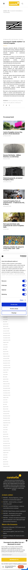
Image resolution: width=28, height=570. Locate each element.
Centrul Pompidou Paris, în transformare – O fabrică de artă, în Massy (14, 202)
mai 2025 (5, 349)
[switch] (24, 285)
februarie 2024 (6, 383)
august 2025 (5, 342)
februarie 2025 (6, 356)
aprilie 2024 (5, 379)
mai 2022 (5, 431)
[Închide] (26, 567)
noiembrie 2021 (6, 445)
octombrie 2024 (6, 365)
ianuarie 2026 (6, 330)
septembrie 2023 (6, 395)
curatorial (5, 10)
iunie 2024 (5, 374)
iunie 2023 (5, 402)
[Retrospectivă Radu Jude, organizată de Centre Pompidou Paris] (14, 217)
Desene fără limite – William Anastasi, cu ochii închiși (12, 156)
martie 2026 (5, 326)
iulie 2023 (5, 399)
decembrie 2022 (6, 415)
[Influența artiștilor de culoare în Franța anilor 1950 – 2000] (14, 240)
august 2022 (5, 425)
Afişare (21, 300)
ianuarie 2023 (6, 413)
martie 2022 (5, 436)
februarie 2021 (6, 466)
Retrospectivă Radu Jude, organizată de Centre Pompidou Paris (13, 225)
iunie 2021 (5, 457)
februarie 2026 (6, 328)
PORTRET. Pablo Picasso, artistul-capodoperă (14, 511)
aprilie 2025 (5, 351)
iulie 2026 (5, 317)
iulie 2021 (5, 454)
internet (20, 100)
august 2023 (5, 397)
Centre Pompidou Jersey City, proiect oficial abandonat (12, 133)
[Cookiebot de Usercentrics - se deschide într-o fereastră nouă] (20, 256)
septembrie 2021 (6, 450)
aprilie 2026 (5, 324)
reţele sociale (6, 102)
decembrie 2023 (6, 388)
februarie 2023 (6, 411)
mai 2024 (5, 376)
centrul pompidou (12, 100)
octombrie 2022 (6, 420)
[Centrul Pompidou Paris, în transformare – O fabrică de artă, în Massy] (14, 194)
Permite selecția (14, 308)
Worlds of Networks (16, 102)
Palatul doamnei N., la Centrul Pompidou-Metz (12, 178)
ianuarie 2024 (6, 386)
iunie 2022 (5, 429)
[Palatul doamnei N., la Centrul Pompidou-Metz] (14, 171)
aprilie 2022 (5, 434)
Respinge (14, 312)
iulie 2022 (5, 427)
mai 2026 (5, 321)
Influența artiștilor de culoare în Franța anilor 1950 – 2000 (13, 247)
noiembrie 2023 (6, 390)
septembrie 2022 (6, 422)
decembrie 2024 (6, 360)
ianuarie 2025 (6, 358)
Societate (16, 39)
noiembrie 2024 (6, 363)
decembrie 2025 (6, 333)
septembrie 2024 (6, 367)
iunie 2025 (5, 346)
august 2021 (5, 452)
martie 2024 (5, 381)
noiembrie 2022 (6, 418)
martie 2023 (5, 408)
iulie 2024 (5, 372)
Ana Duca (21, 39)
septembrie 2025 (6, 340)
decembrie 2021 (6, 443)
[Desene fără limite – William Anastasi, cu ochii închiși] (14, 148)
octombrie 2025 (6, 337)
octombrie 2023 (6, 392)
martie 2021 (5, 464)
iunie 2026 (5, 319)
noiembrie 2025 (6, 335)
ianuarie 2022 (6, 441)
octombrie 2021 (6, 447)
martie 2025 (5, 353)
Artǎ (8, 10)
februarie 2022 (6, 438)
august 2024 (5, 369)
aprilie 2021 (5, 461)
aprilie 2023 (5, 406)
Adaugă (20, 566)
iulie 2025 (5, 344)
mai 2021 (5, 459)
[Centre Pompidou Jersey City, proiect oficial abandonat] (14, 125)
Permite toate (14, 304)
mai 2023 (5, 404)
